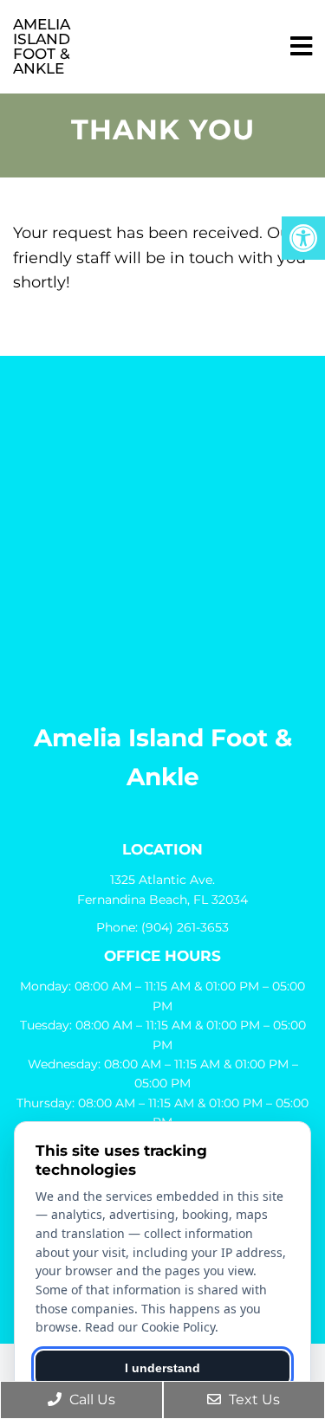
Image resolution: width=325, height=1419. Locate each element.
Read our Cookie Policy (150, 1327)
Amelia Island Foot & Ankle (41, 46)
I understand (162, 1368)
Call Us (90, 1399)
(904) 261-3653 (185, 927)
